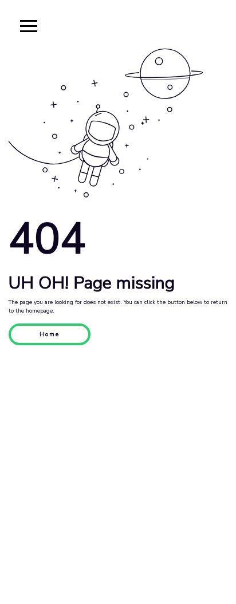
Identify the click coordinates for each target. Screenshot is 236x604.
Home (50, 334)
